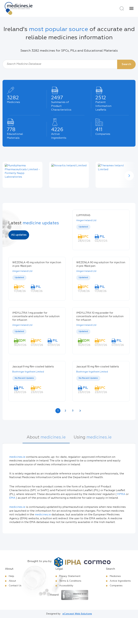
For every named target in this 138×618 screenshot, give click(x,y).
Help (11, 576)
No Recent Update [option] (24, 378)
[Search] (122, 8)
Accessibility (66, 585)
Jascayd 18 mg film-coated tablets (97, 366)
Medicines (115, 576)
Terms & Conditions (70, 581)
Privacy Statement (69, 576)
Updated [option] (83, 227)
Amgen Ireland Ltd (86, 220)
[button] (129, 175)
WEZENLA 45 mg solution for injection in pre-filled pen (36, 264)
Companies (116, 585)
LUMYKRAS (83, 215)
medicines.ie (17, 457)
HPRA (121, 494)
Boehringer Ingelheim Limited (28, 372)
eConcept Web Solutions (77, 614)
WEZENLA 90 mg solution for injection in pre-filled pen (100, 264)
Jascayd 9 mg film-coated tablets (33, 366)
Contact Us (15, 585)
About (12, 581)
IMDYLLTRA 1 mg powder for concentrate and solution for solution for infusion (36, 316)
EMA (12, 498)
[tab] (46, 439)
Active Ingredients (120, 581)
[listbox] (101, 227)
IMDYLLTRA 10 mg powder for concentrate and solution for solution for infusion (100, 316)
